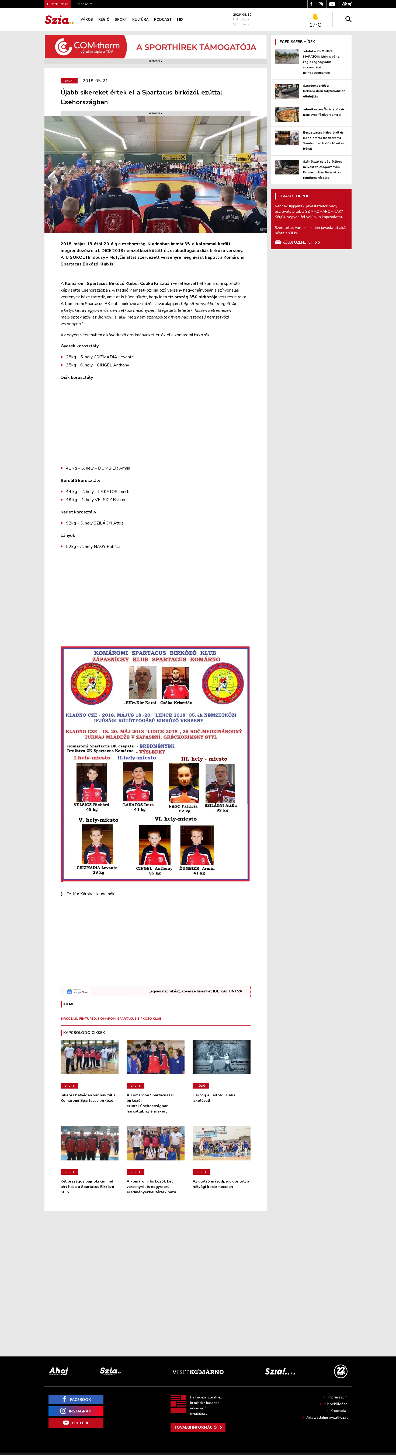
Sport (121, 19)
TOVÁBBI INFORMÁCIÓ (196, 1427)
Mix (180, 19)
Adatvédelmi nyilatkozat (327, 1417)
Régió (103, 19)
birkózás (69, 1018)
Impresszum (338, 1397)
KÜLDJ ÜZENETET (298, 242)
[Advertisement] (156, 423)
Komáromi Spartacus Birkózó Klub (129, 1018)
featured (87, 1018)
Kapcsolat (84, 4)
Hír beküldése (336, 1404)
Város (87, 19)
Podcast (163, 19)
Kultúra (140, 19)
